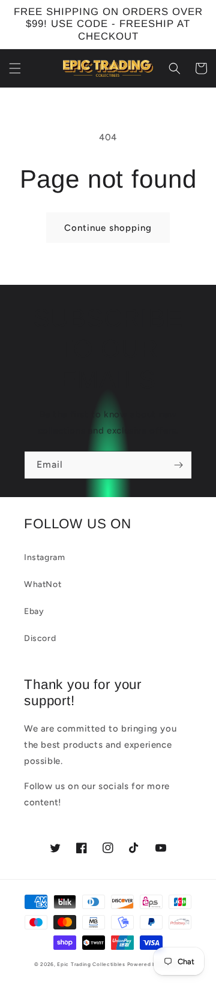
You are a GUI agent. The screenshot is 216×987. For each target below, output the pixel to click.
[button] (15, 68)
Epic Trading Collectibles (91, 964)
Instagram (44, 557)
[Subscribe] (178, 465)
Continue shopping (108, 227)
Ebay (34, 611)
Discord (40, 638)
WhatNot (42, 584)
